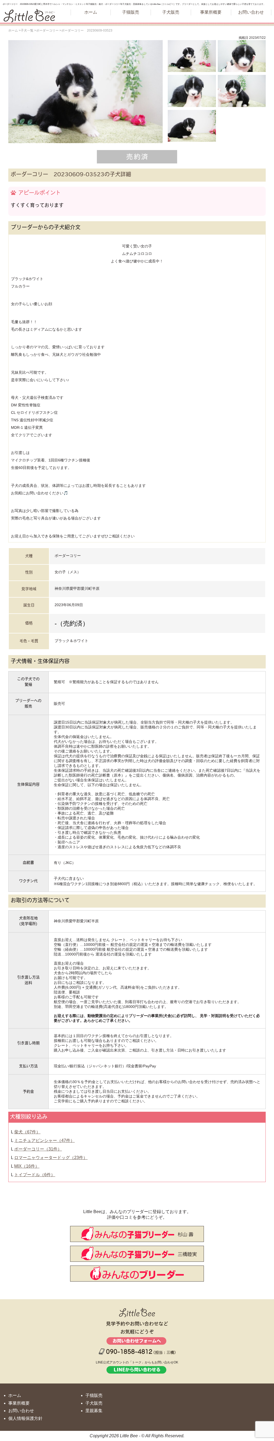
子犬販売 (170, 12)
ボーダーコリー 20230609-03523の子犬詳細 (71, 175)
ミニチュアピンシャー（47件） (44, 1140)
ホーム (90, 12)
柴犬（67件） (27, 1132)
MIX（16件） (26, 1166)
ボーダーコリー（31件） (38, 1149)
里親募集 (93, 1410)
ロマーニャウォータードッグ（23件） (50, 1157)
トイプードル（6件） (34, 1174)
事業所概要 (211, 12)
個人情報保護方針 (25, 1418)
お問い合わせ (251, 12)
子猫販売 (130, 12)
